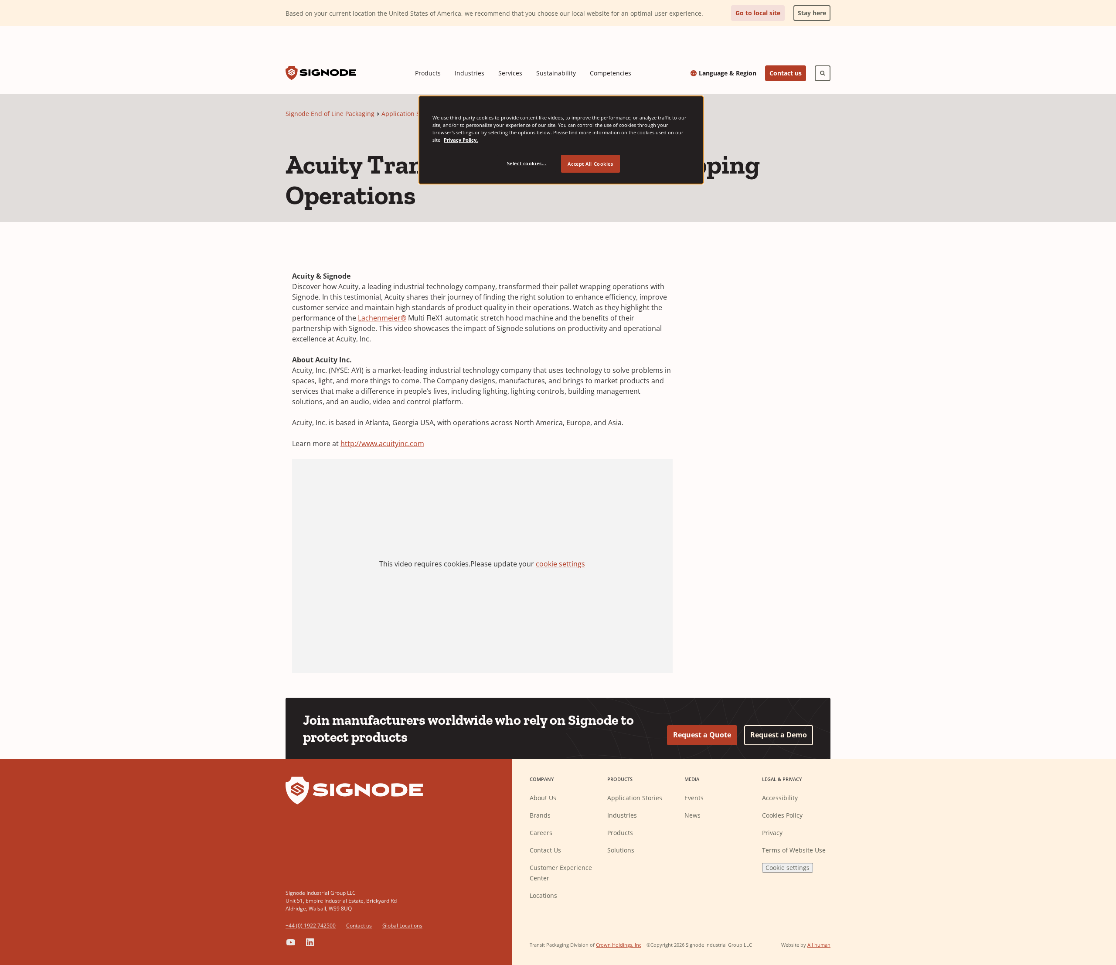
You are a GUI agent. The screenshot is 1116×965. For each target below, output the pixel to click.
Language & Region (727, 73)
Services (510, 73)
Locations (543, 895)
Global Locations (402, 925)
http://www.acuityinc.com (382, 443)
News (692, 815)
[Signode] (321, 73)
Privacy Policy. (461, 139)
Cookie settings (788, 867)
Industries (469, 73)
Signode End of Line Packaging (330, 113)
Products (428, 73)
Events (694, 798)
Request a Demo (778, 735)
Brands (540, 815)
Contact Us (545, 850)
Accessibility (780, 798)
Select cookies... (527, 163)
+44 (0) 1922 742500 (311, 925)
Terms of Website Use (794, 850)
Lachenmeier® (382, 318)
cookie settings (560, 564)
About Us (543, 798)
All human (818, 944)
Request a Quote (702, 735)
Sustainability (556, 73)
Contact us (785, 73)
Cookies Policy (782, 815)
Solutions (620, 850)
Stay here (809, 11)
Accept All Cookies (590, 163)
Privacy (772, 833)
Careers (541, 833)
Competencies (610, 73)
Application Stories (408, 113)
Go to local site (757, 13)
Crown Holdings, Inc (618, 944)
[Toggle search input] (822, 73)
